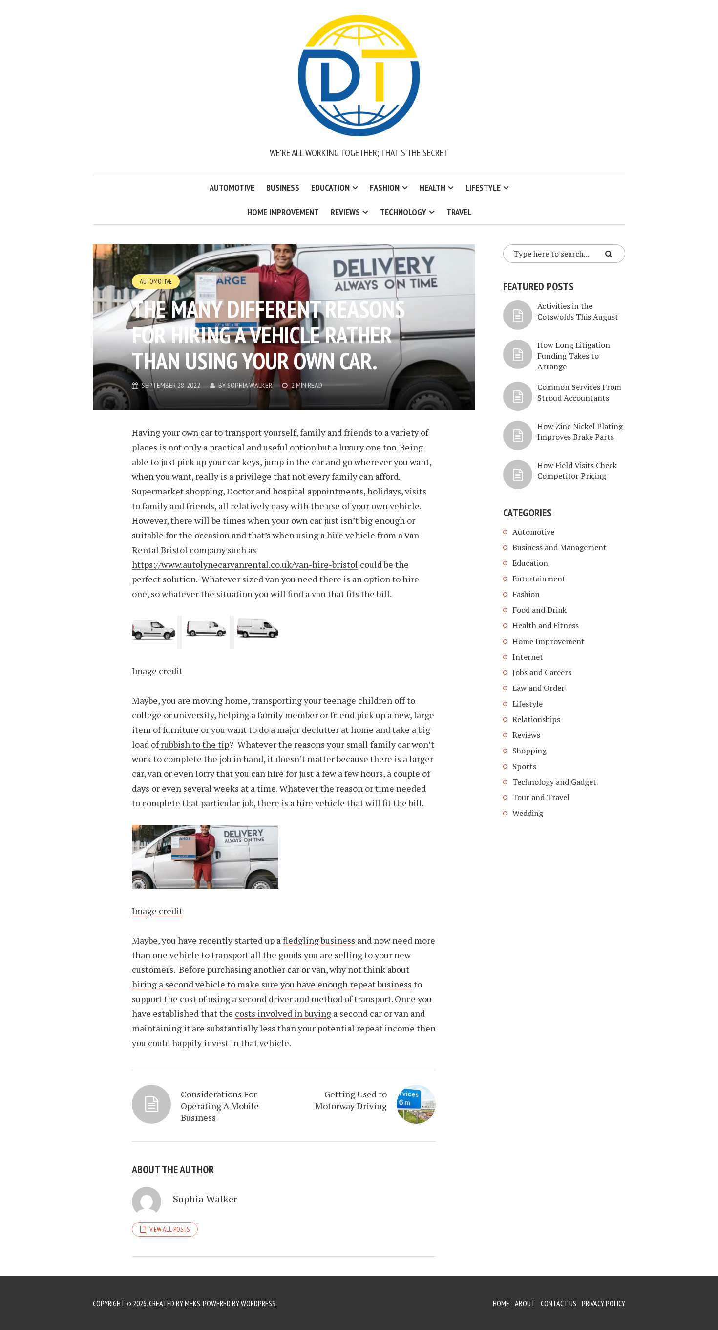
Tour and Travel (541, 797)
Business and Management (559, 547)
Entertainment (539, 578)
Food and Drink (539, 609)
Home (501, 1303)
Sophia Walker (249, 385)
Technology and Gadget (554, 781)
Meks (192, 1303)
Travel (458, 211)
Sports (524, 766)
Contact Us (558, 1303)
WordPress (258, 1303)
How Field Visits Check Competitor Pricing (577, 470)
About (525, 1303)
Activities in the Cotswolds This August (577, 311)
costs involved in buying (283, 1013)
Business (282, 187)
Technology (403, 211)
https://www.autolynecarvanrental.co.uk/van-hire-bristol (245, 564)
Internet (527, 656)
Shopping (529, 750)
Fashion (385, 187)
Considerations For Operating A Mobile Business (220, 1105)
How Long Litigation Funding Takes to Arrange (573, 356)
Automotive (232, 187)
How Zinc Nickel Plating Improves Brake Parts (580, 431)
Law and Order (538, 688)
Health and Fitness (545, 625)
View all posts (169, 1229)
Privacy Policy (603, 1303)
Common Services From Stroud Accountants (579, 392)
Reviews (345, 211)
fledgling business (319, 940)
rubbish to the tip (194, 744)
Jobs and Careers (541, 672)
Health (432, 187)
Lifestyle (483, 187)
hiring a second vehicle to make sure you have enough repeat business (272, 984)
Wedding (527, 813)
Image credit (157, 671)
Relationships (536, 719)
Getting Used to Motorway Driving (351, 1100)
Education (330, 187)
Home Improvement (283, 211)
